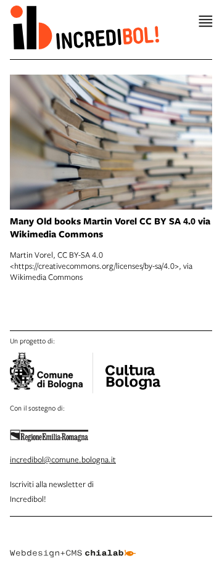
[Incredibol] (133, 369)
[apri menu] (205, 21)
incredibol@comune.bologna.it (63, 459)
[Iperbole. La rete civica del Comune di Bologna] (51, 373)
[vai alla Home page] (84, 27)
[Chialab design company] (73, 543)
